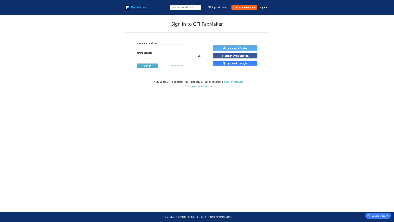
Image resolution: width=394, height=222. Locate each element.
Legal (201, 217)
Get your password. (234, 81)
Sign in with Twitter (236, 48)
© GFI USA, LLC (171, 217)
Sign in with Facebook (236, 55)
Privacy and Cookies (224, 217)
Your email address (147, 43)
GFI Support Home (217, 7)
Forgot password (178, 65)
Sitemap (193, 217)
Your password (145, 52)
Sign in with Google (236, 63)
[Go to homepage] (136, 7)
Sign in (263, 7)
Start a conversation (244, 7)
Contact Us (182, 217)
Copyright (209, 217)
